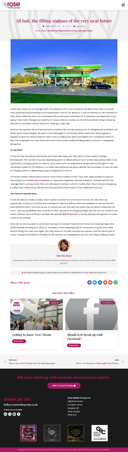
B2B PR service (70, 214)
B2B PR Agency (40, 272)
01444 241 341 (17, 399)
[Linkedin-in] (5, 414)
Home (38, 31)
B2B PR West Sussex (80, 272)
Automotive (80, 26)
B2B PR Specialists (54, 272)
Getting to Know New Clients (31, 335)
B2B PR (30, 272)
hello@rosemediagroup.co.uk (21, 404)
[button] (89, 282)
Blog (44, 31)
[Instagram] (10, 414)
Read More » (19, 341)
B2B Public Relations (97, 272)
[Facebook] (14, 414)
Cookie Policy (106, 450)
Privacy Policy (95, 450)
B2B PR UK (67, 272)
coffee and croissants (38, 180)
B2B (25, 272)
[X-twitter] (18, 414)
